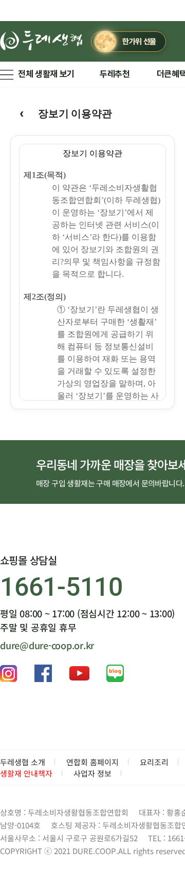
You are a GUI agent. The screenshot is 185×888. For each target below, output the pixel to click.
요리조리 (154, 762)
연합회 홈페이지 (92, 762)
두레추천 (115, 74)
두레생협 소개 (22, 762)
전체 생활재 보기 (46, 74)
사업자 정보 (92, 773)
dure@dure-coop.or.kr (47, 645)
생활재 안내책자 (26, 773)
